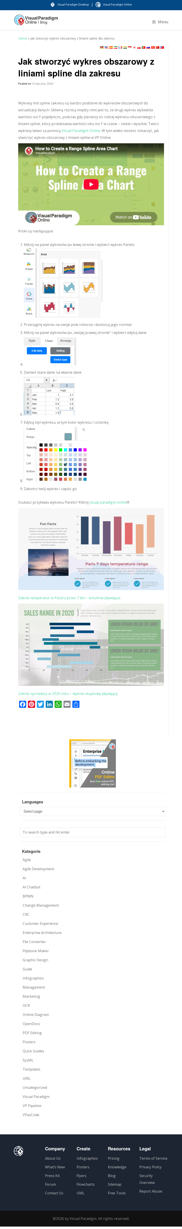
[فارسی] (115, 47)
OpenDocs (31, 1023)
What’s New (55, 1167)
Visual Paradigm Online (80, 130)
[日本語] (134, 47)
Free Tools (117, 1193)
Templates (31, 1069)
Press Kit (52, 1175)
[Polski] (139, 47)
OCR (26, 1005)
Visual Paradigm (36, 1096)
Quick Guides (33, 1051)
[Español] (111, 47)
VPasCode (31, 1114)
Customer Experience (40, 923)
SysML (28, 1060)
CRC (26, 914)
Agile (27, 859)
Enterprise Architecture (42, 932)
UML (27, 1078)
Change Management (41, 905)
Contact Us (54, 1193)
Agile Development (38, 868)
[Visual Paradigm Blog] (36, 22)
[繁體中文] (162, 47)
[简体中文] (157, 47)
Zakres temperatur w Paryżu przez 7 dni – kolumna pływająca (69, 597)
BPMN (28, 896)
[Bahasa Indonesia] (129, 47)
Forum (50, 1184)
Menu (163, 21)
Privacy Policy (150, 1167)
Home (22, 38)
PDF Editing (32, 1032)
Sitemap (114, 1184)
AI (24, 878)
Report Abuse (150, 1191)
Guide (27, 969)
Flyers (81, 1175)
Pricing (113, 1158)
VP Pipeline (32, 1105)
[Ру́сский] (148, 47)
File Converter (34, 941)
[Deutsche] (101, 47)
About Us (53, 1158)
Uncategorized (35, 1087)
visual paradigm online (108, 502)
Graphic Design (35, 960)
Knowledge (117, 1167)
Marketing (31, 996)
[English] (106, 47)
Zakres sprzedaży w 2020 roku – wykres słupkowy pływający (68, 693)
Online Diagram (36, 1014)
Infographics (33, 978)
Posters (29, 1041)
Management (34, 987)
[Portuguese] (143, 47)
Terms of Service (153, 1158)
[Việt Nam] (153, 47)
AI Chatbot (31, 887)
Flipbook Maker (36, 950)
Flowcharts (86, 1184)
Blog (112, 1175)
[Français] (120, 47)
